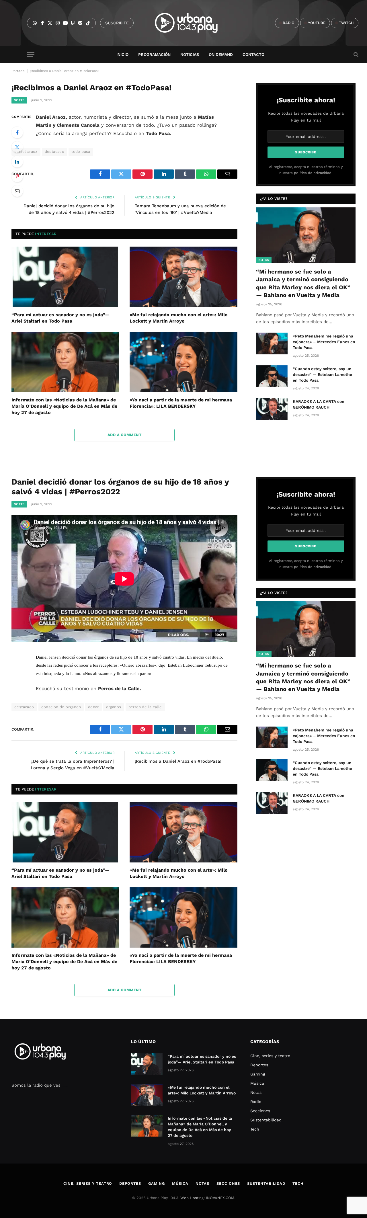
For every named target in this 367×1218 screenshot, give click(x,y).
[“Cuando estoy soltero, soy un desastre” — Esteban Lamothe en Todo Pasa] (272, 376)
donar (93, 707)
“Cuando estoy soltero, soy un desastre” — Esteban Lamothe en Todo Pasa (322, 374)
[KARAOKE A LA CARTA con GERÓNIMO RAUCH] (272, 409)
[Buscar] (355, 54)
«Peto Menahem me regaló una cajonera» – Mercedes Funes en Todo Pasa (324, 342)
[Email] (17, 191)
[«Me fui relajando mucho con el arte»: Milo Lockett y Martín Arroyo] (183, 277)
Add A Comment (124, 435)
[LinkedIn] (17, 161)
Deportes (259, 1065)
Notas (19, 100)
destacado (55, 151)
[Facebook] (17, 132)
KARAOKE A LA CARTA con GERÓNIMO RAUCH (318, 404)
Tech (254, 1129)
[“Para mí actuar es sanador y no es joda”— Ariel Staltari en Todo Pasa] (65, 277)
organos (113, 707)
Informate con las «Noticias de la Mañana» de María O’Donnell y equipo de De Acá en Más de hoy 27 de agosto (64, 406)
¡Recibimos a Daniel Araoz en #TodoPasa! (178, 761)
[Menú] (30, 54)
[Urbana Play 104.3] (193, 23)
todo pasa (80, 151)
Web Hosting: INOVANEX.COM (207, 1198)
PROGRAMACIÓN (154, 54)
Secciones (260, 1110)
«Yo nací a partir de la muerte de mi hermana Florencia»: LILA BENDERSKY (181, 403)
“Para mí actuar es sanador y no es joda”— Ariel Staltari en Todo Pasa (60, 318)
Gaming (257, 1074)
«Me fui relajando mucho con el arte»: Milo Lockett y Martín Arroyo (179, 318)
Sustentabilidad (266, 1120)
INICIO (122, 54)
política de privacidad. (313, 173)
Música (257, 1083)
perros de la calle (145, 707)
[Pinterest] (17, 176)
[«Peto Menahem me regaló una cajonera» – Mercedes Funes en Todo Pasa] (272, 343)
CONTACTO (253, 54)
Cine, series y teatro (270, 1055)
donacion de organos (61, 707)
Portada (18, 71)
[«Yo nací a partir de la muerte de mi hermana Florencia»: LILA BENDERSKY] (183, 362)
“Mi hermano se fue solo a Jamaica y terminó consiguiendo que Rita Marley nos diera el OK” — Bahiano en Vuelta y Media (303, 283)
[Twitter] (17, 147)
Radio (255, 1101)
